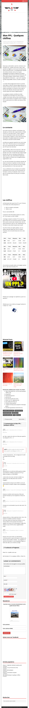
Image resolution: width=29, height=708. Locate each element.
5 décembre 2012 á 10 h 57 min (18, 463)
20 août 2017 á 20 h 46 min (15, 501)
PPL (15, 43)
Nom (5, 576)
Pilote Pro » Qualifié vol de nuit (9, 552)
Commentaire (7, 566)
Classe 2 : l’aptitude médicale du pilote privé (12, 665)
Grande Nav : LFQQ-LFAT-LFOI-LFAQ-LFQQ (18, 385)
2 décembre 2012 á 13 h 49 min (15, 430)
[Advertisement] (14, 22)
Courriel (5, 580)
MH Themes (19, 707)
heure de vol (15, 412)
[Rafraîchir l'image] (16, 588)
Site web (5, 584)
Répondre (5, 432)
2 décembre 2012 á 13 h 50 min (15, 441)
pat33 (5, 449)
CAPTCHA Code (12, 594)
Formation (11, 43)
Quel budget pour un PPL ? (7, 369)
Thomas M (19, 41)
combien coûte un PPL (8, 410)
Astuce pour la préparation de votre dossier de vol (18, 353)
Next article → (22, 419)
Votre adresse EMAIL (8, 628)
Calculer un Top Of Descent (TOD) (10, 667)
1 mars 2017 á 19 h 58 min (16, 490)
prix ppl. (18, 415)
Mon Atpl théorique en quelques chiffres (11, 675)
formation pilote (7, 412)
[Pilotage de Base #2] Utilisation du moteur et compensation (7, 353)
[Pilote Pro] (14, 11)
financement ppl (18, 410)
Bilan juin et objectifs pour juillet (7, 384)
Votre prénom (6, 624)
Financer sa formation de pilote (10, 672)
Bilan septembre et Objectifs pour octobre (19, 369)
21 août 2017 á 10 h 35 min (17, 510)
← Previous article (8, 419)
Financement (6, 43)
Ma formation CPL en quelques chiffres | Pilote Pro (14, 556)
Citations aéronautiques (8, 670)
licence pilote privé (8, 415)
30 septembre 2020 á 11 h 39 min (16, 530)
